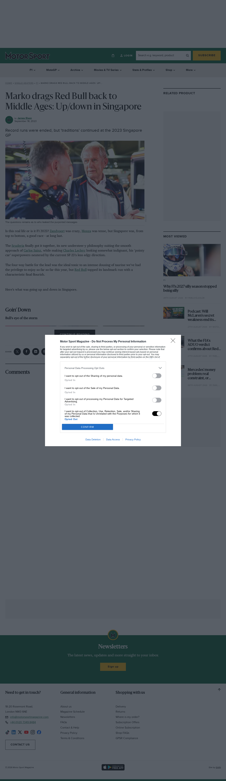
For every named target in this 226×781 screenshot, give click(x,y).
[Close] (174, 341)
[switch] (156, 375)
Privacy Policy (133, 439)
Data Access (113, 439)
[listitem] (113, 368)
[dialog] (113, 390)
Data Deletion (93, 439)
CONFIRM (87, 427)
